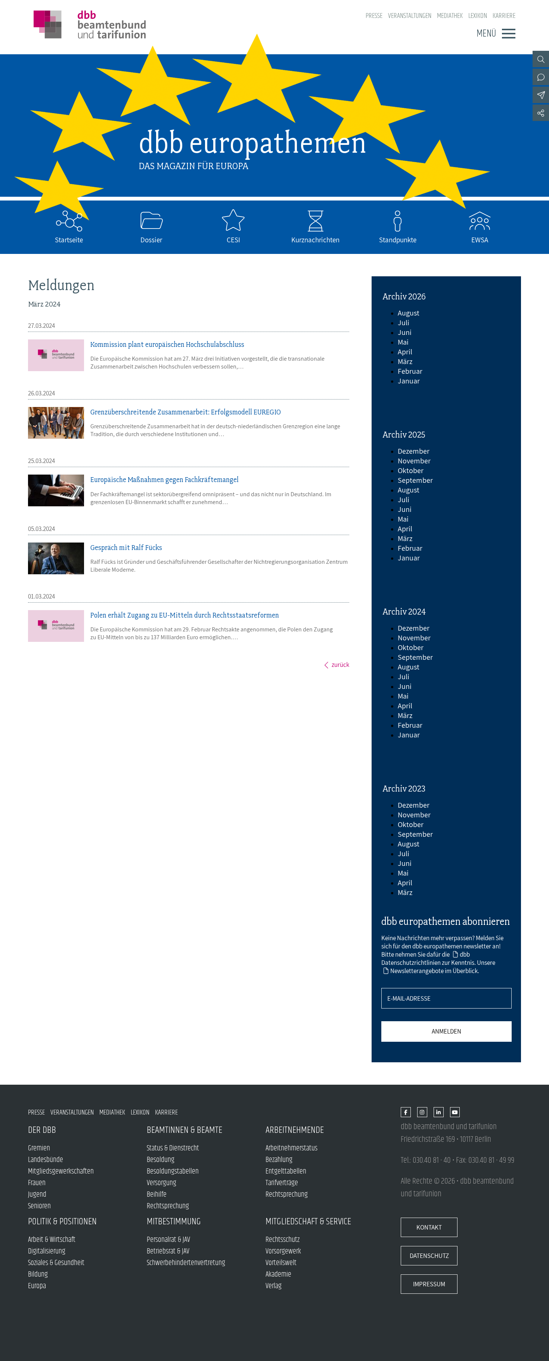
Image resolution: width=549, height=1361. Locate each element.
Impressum (429, 1284)
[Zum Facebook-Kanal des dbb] (406, 1112)
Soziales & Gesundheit (56, 1263)
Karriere (504, 15)
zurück (340, 665)
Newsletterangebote (417, 971)
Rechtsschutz (283, 1240)
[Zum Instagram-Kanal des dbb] (422, 1112)
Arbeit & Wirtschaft (51, 1240)
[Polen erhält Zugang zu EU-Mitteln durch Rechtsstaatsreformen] (56, 626)
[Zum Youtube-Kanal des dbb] (455, 1112)
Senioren (39, 1206)
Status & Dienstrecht (173, 1148)
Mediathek (450, 15)
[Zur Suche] (541, 59)
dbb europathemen (253, 142)
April (405, 352)
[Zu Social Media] (541, 113)
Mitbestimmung (174, 1221)
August (408, 313)
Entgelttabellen (286, 1171)
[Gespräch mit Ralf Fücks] (56, 558)
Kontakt (429, 1227)
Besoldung (160, 1160)
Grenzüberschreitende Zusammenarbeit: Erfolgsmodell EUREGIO (185, 412)
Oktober (411, 470)
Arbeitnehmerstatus (291, 1148)
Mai (403, 342)
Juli (403, 322)
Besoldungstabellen (173, 1171)
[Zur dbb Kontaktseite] (541, 77)
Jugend (37, 1194)
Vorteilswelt (281, 1263)
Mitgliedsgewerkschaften (61, 1171)
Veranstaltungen (409, 15)
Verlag (274, 1286)
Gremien (39, 1148)
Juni (405, 332)
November (414, 461)
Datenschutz (429, 1256)
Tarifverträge (282, 1183)
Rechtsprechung (168, 1206)
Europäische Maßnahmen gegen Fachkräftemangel (164, 479)
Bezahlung (279, 1160)
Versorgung (161, 1183)
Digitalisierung (46, 1251)
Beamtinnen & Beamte (184, 1130)
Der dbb (42, 1130)
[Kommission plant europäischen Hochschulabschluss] (56, 355)
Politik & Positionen (62, 1221)
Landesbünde (45, 1160)
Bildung (38, 1274)
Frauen (37, 1183)
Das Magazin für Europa (193, 165)
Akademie (278, 1274)
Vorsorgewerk (283, 1251)
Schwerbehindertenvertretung (186, 1263)
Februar (410, 371)
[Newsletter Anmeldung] (541, 95)
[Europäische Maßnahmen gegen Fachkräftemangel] (56, 490)
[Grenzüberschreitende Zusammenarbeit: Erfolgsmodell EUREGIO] (56, 423)
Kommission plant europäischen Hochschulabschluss (167, 344)
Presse (374, 15)
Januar (409, 381)
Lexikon (477, 15)
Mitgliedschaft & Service (308, 1221)
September (415, 480)
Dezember (413, 451)
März (405, 361)
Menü (486, 33)
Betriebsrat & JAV (168, 1251)
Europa (37, 1286)
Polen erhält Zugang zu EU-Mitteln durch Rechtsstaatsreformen (184, 615)
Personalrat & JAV (168, 1240)
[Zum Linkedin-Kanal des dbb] (439, 1112)
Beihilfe (157, 1194)
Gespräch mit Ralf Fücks (126, 547)
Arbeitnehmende (295, 1130)
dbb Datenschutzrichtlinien (425, 958)
